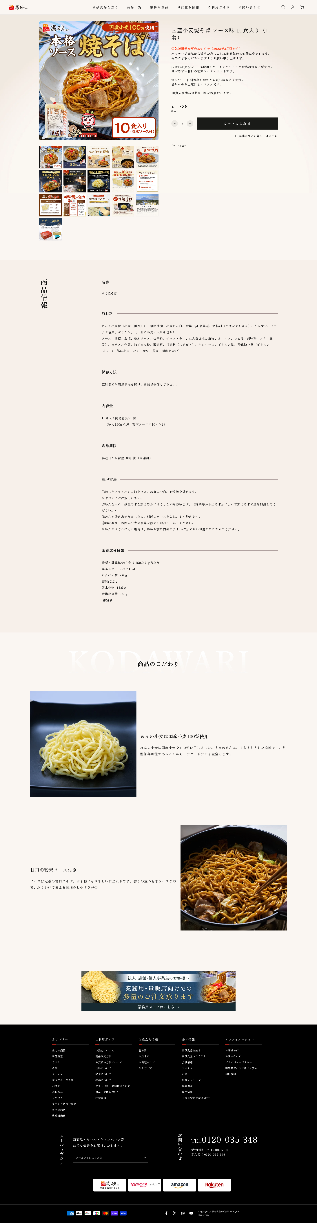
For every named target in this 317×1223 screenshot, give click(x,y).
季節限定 (57, 1056)
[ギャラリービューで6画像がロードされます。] (50, 181)
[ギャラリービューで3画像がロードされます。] (99, 157)
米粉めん (57, 1092)
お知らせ (144, 1056)
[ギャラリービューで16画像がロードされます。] (50, 229)
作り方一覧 (145, 1068)
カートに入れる (237, 123)
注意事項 (100, 1098)
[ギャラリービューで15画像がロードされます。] (147, 205)
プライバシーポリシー (238, 1062)
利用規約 (230, 1074)
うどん (56, 1062)
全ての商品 (58, 1050)
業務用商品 (58, 1115)
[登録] (146, 1157)
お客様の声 (232, 1050)
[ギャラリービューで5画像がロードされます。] (147, 157)
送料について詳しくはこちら (258, 136)
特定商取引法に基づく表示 (241, 1068)
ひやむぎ (57, 1098)
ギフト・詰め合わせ (64, 1104)
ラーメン (57, 1074)
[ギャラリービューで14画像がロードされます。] (123, 205)
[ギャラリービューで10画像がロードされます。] (147, 181)
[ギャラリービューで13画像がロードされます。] (99, 205)
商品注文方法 (103, 1056)
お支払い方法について (108, 1062)
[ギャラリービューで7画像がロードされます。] (74, 181)
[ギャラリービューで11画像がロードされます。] (50, 205)
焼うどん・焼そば (63, 1080)
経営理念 (187, 1086)
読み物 (143, 1050)
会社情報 (187, 1062)
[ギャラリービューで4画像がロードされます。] (123, 157)
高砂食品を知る (191, 1050)
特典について (103, 1080)
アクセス (187, 1068)
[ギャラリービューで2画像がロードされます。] (74, 157)
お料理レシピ (147, 1062)
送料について (103, 1068)
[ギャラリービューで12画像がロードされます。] (74, 205)
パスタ (56, 1086)
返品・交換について (107, 1092)
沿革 (184, 1074)
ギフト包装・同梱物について (112, 1086)
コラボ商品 (58, 1110)
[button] (283, 7)
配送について (103, 1074)
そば (54, 1068)
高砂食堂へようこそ (194, 1056)
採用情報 (187, 1092)
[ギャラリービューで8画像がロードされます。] (99, 181)
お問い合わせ (233, 1056)
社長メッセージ (191, 1080)
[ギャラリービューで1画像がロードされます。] (50, 157)
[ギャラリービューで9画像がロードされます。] (123, 181)
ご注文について (104, 1050)
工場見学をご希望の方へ (197, 1098)
